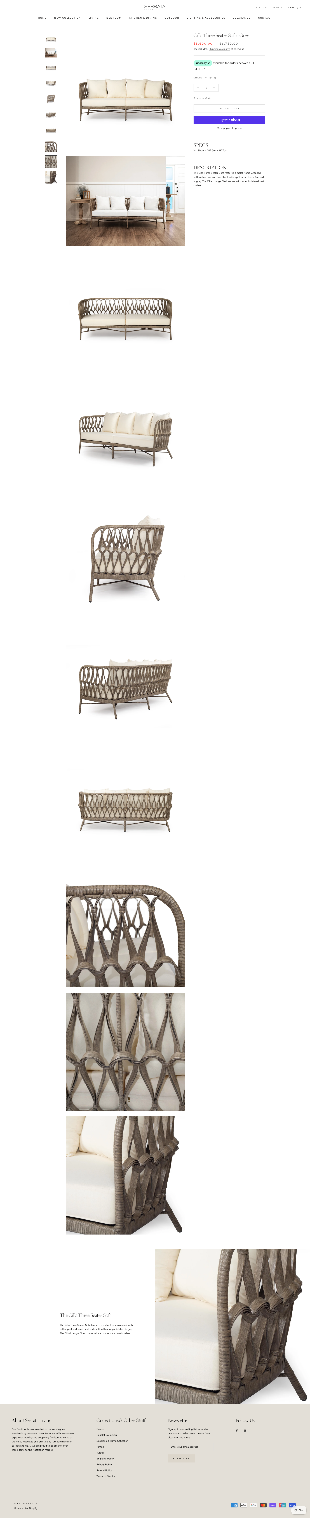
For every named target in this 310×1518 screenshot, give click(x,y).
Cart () (294, 7)
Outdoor (172, 17)
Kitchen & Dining (143, 17)
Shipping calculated (219, 49)
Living (94, 17)
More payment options (229, 128)
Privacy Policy (104, 1464)
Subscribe (181, 1458)
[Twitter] (211, 78)
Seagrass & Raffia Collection (112, 1441)
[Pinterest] (215, 78)
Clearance (242, 17)
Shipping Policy (105, 1458)
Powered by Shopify (25, 1508)
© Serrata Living (26, 1503)
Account (262, 7)
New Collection (67, 17)
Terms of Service (106, 1476)
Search (277, 7)
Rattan (100, 1447)
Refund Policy (104, 1470)
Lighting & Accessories (206, 17)
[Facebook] (206, 78)
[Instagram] (245, 1430)
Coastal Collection (107, 1435)
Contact (265, 17)
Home (42, 17)
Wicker (100, 1452)
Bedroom (113, 17)
